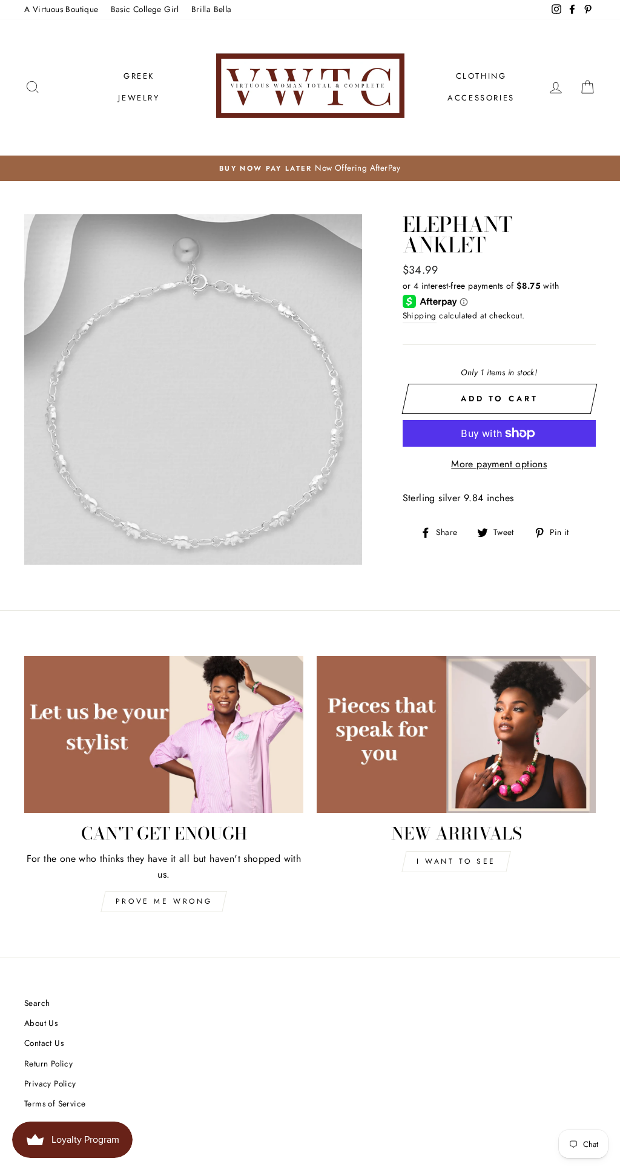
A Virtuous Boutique (61, 9)
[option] (310, 168)
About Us (41, 1023)
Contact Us (44, 1043)
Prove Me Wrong (164, 901)
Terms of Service (54, 1103)
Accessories (481, 98)
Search (37, 1003)
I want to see (456, 861)
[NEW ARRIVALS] (456, 734)
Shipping (420, 315)
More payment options (499, 464)
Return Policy (48, 1063)
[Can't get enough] (163, 734)
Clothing (481, 76)
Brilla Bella (211, 9)
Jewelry (138, 98)
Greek (139, 76)
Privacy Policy (50, 1083)
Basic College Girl (145, 9)
